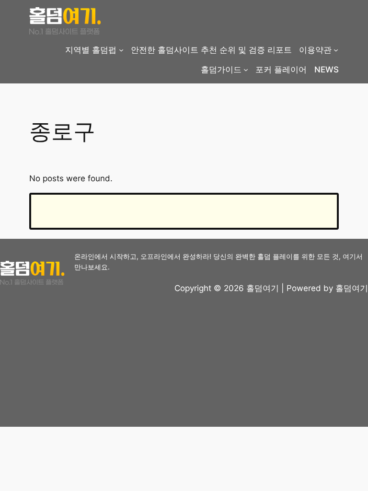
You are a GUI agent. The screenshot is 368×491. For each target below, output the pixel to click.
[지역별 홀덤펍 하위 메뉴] (121, 49)
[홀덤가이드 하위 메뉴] (245, 69)
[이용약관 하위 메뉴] (336, 49)
